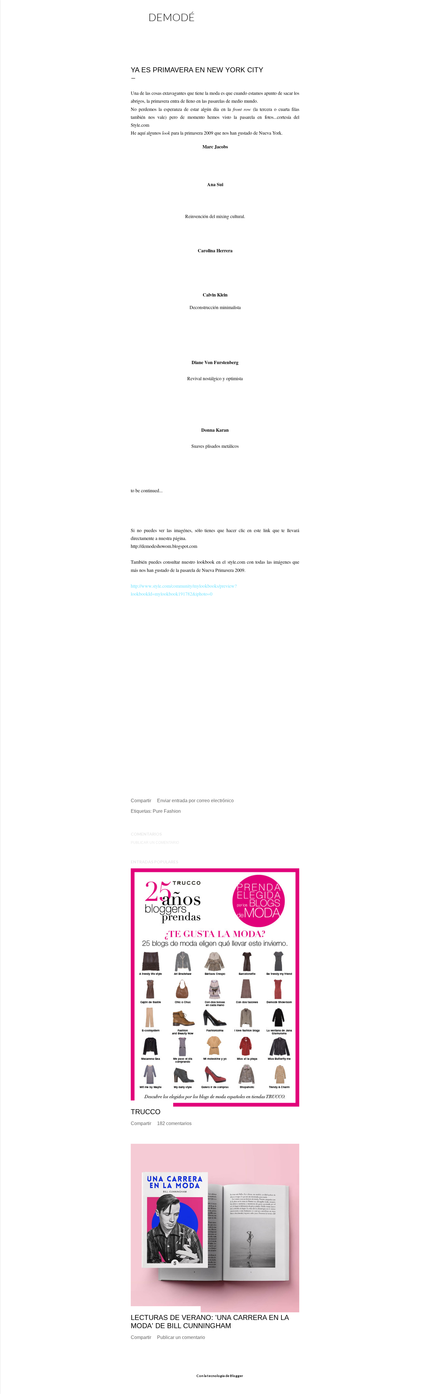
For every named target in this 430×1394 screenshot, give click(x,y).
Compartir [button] (141, 800)
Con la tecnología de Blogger (219, 1376)
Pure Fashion (167, 811)
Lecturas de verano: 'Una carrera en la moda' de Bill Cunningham (210, 1322)
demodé (171, 17)
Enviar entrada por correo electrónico (195, 800)
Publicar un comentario (155, 843)
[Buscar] (295, 16)
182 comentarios (174, 1123)
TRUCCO (146, 1112)
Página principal (169, 30)
